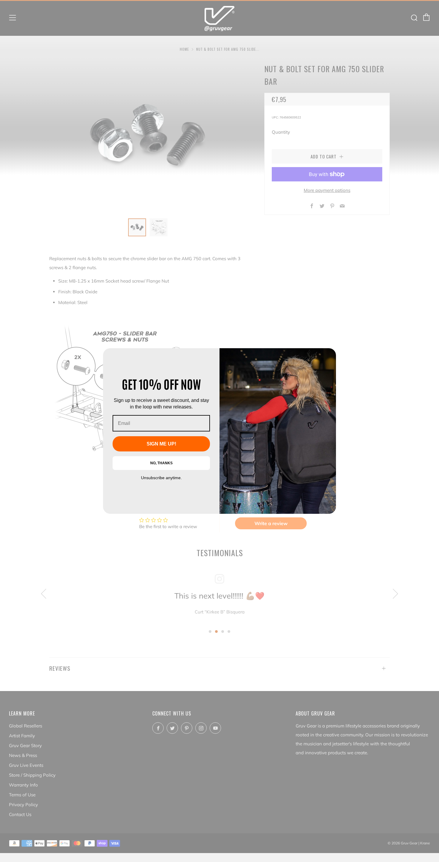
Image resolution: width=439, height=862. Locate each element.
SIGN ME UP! (161, 443)
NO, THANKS (161, 463)
